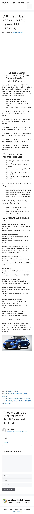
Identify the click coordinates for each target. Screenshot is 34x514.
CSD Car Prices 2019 (11, 391)
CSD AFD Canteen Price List (15, 3)
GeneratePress (17, 511)
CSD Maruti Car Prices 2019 (13, 393)
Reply (6, 442)
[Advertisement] (17, 53)
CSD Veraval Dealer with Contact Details (17, 398)
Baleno (27, 85)
